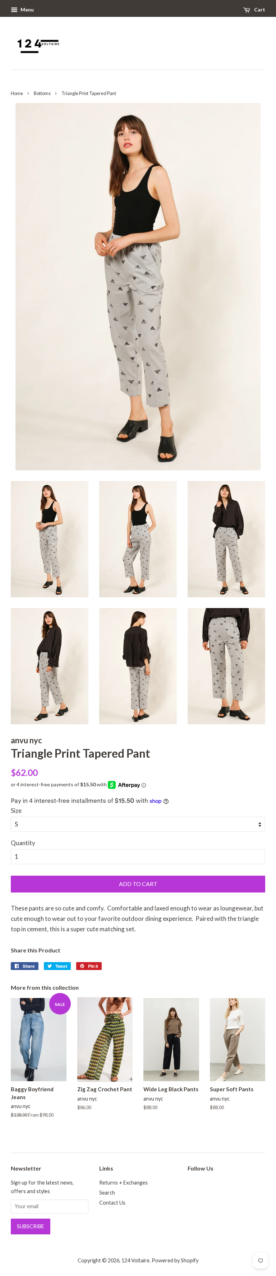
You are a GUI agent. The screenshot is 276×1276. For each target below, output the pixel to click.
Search (107, 1193)
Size (16, 810)
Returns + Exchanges (123, 1183)
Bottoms (42, 93)
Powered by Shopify (175, 1260)
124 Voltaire (135, 1260)
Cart (259, 9)
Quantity (23, 843)
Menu (26, 9)
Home (17, 93)
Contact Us (112, 1203)
